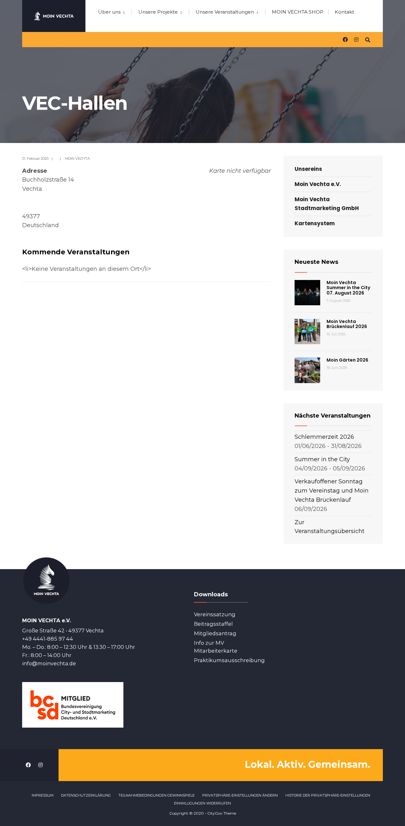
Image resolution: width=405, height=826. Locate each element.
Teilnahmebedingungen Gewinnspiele (156, 795)
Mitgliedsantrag (215, 633)
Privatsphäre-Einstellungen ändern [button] (240, 795)
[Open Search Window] (367, 39)
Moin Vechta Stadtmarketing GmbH (327, 204)
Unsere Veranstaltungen (225, 12)
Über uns (109, 12)
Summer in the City (322, 459)
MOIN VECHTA (77, 158)
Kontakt (344, 12)
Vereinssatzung (214, 614)
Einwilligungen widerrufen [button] (202, 803)
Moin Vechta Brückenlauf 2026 (347, 324)
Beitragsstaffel (213, 624)
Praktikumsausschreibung (229, 660)
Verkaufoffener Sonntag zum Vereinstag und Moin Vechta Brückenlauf (332, 490)
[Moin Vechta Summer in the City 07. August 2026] (307, 293)
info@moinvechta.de (49, 663)
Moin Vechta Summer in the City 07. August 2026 (348, 287)
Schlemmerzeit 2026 (324, 436)
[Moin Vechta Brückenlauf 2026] (307, 332)
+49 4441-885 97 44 (47, 639)
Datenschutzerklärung (86, 795)
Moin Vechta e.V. (318, 184)
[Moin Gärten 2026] (307, 370)
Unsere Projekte (158, 12)
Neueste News (316, 261)
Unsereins (308, 169)
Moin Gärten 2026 (347, 360)
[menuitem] (115, 11)
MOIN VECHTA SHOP (297, 12)
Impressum (42, 795)
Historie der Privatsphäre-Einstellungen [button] (327, 795)
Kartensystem (315, 223)
